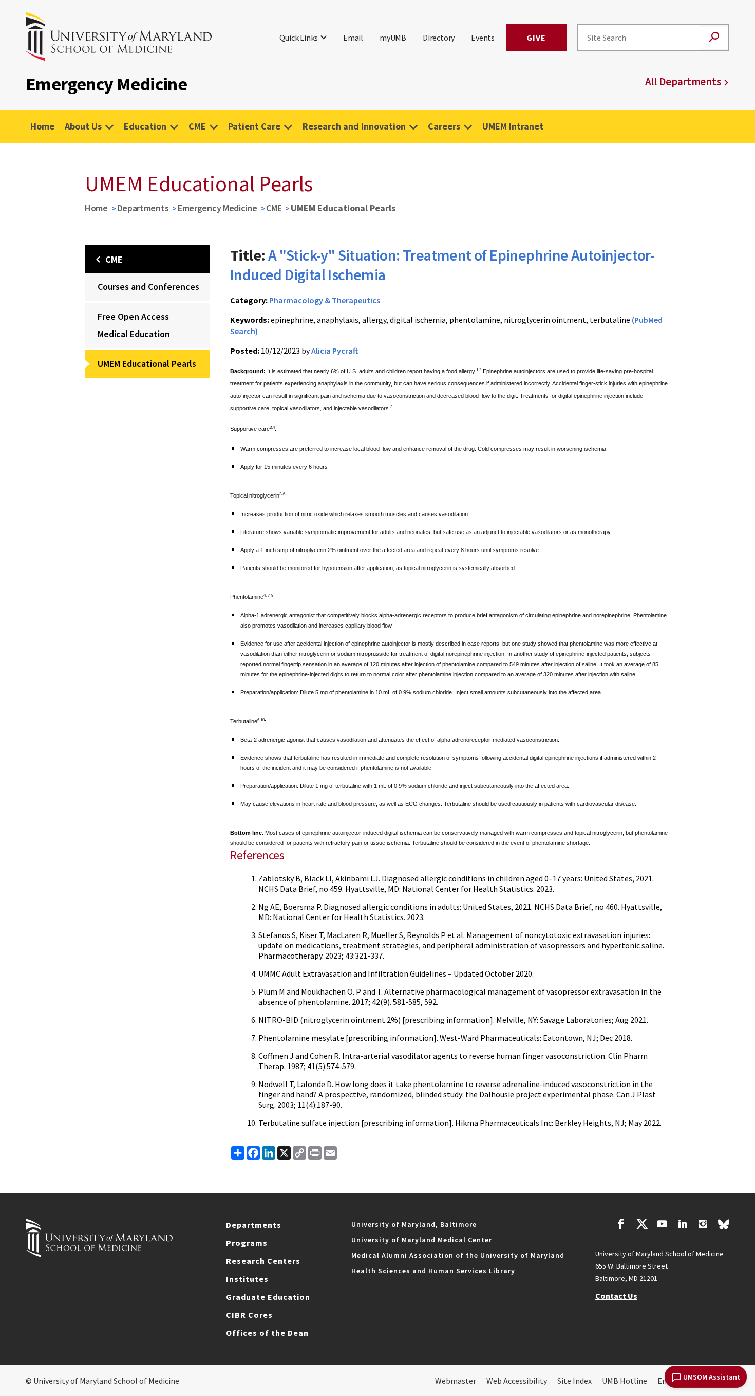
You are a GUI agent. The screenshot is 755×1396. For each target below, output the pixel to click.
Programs (247, 1243)
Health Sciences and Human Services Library (433, 1270)
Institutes (247, 1279)
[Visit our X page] (641, 1225)
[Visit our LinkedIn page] (682, 1225)
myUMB (393, 37)
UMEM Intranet (512, 126)
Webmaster (455, 1380)
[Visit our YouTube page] (662, 1225)
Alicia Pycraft (334, 350)
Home (42, 126)
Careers (444, 126)
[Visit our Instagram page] (703, 1225)
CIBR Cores (249, 1315)
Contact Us (616, 1296)
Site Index (574, 1380)
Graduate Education (268, 1297)
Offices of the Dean (267, 1333)
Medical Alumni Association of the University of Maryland (457, 1255)
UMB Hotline (624, 1380)
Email (353, 37)
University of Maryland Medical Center (421, 1239)
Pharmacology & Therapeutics (324, 300)
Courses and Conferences (148, 286)
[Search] (714, 38)
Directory (439, 37)
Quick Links (298, 37)
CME (197, 126)
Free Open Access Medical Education (134, 325)
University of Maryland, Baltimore (414, 1224)
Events (483, 37)
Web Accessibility (516, 1380)
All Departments (683, 81)
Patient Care (254, 126)
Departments (143, 208)
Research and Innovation (354, 126)
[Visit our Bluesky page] (723, 1227)
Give (536, 37)
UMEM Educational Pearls (147, 364)
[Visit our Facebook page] (621, 1225)
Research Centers (263, 1261)
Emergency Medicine (217, 208)
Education (145, 126)
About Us (83, 126)
